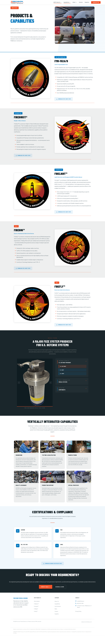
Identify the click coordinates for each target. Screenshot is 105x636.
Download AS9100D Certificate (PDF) (53, 563)
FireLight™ (36, 606)
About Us (57, 601)
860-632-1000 (80, 603)
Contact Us (96, 2)
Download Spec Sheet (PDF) (64, 99)
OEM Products (57, 2)
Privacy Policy (78, 611)
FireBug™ (36, 608)
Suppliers (87, 2)
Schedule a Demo (59, 586)
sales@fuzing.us (80, 601)
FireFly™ (36, 611)
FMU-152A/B (36, 601)
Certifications (58, 606)
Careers (81, 2)
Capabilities (66, 2)
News (56, 608)
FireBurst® (36, 603)
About (74, 2)
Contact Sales (45, 586)
